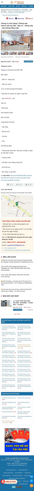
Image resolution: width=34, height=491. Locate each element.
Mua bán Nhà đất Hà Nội (18, 175)
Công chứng (25, 481)
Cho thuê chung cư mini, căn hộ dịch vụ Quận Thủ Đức (24, 380)
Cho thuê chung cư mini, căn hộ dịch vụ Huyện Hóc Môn (24, 340)
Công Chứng (27, 472)
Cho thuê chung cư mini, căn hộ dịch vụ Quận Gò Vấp (8, 340)
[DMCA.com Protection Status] (17, 487)
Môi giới (24, 6)
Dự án (18, 6)
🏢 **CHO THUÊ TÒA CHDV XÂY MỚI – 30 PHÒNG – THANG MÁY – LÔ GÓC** (23, 302)
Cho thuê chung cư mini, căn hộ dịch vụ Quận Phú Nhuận (24, 346)
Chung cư (4, 70)
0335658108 (29, 61)
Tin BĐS (31, 6)
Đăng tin (30, 18)
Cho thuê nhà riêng (22, 398)
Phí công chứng (27, 475)
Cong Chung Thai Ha (8, 472)
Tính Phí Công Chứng (17, 475)
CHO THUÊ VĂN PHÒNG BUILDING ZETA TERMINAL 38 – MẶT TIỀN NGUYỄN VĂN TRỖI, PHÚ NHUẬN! (15, 268)
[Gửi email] (31, 486)
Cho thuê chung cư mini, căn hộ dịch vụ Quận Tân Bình (8, 380)
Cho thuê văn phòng (7, 411)
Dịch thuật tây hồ (19, 472)
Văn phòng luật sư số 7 (11, 470)
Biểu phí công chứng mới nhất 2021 (17, 478)
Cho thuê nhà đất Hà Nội (22, 178)
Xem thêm (17, 314)
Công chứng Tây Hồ (23, 470)
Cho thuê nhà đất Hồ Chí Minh (10, 180)
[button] (31, 40)
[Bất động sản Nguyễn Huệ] (17, 2)
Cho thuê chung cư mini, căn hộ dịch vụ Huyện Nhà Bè (9, 346)
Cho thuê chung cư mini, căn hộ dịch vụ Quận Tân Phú (8, 386)
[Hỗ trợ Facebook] (31, 481)
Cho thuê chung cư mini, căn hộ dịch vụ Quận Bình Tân (24, 386)
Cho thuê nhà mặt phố (23, 402)
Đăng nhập (21, 18)
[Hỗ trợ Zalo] (31, 477)
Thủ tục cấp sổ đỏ (6, 475)
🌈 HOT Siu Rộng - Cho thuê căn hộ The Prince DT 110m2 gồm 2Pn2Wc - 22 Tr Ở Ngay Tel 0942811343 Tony (16, 283)
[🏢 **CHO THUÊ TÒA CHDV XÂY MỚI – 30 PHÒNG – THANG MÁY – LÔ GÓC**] (6, 303)
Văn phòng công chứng (12, 484)
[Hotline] (3, 482)
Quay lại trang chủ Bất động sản (10, 15)
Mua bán (3, 6)
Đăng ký (11, 18)
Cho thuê (11, 6)
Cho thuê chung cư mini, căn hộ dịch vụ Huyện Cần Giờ (9, 334)
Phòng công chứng (23, 484)
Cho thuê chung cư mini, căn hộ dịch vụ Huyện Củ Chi (24, 334)
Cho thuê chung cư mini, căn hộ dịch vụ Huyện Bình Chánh (9, 327)
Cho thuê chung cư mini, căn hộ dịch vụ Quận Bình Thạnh (24, 327)
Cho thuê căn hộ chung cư (9, 398)
